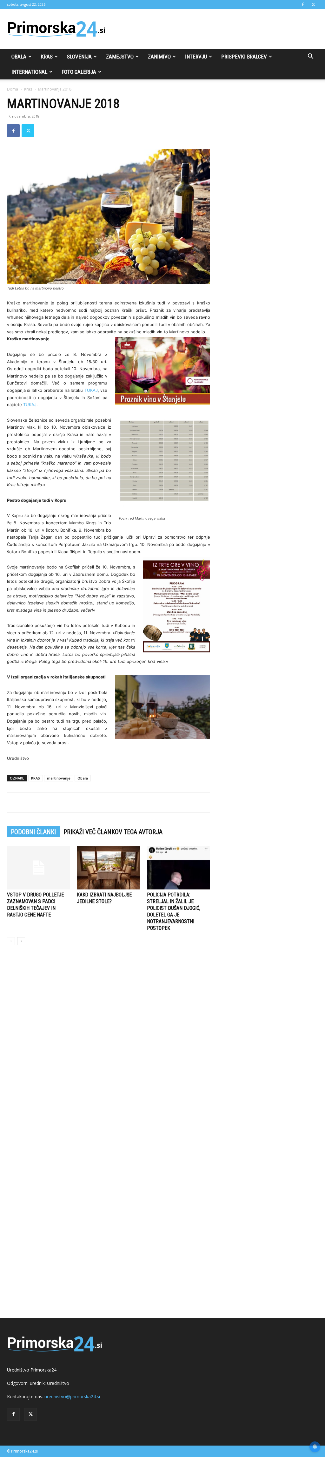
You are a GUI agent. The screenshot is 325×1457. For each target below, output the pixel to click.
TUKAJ (91, 390)
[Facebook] (303, 4)
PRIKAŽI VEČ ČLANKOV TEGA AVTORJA (112, 832)
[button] (310, 57)
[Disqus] (108, 1046)
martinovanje (58, 778)
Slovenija (79, 56)
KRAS (35, 778)
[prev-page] (11, 941)
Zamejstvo (120, 56)
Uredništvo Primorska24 (31, 1370)
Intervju (196, 56)
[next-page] (21, 941)
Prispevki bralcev (244, 56)
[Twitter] (313, 4)
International (29, 72)
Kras (47, 56)
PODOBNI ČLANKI (33, 832)
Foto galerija (79, 72)
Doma (12, 89)
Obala (18, 56)
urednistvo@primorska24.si (72, 1396)
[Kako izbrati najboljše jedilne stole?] (108, 867)
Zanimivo (159, 56)
